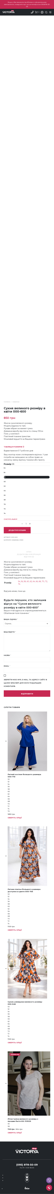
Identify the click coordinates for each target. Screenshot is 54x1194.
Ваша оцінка (11, 619)
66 (5, 495)
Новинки (15, 402)
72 (5, 509)
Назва (7, 655)
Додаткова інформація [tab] (29, 554)
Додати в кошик (17, 530)
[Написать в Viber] (27, 1180)
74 (4, 513)
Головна (7, 402)
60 (5, 481)
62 (5, 486)
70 (5, 504)
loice (27, 1188)
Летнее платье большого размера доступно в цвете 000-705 (24, 890)
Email (7, 666)
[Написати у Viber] (49, 1180)
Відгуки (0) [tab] (29, 557)
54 (4, 468)
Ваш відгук (10, 632)
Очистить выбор (10, 519)
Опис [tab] (29, 552)
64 (5, 491)
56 (4, 472)
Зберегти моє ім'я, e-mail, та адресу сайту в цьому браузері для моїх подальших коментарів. (25, 683)
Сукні (21, 540)
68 (5, 500)
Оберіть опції (15, 818)
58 (4, 477)
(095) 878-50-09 (27, 1164)
